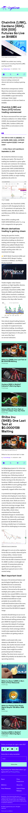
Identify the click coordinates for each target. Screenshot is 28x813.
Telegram (16, 749)
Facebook (3, 749)
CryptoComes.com (13, 450)
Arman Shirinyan (7, 457)
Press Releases (6, 788)
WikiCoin (4, 785)
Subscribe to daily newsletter (10, 754)
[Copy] (24, 74)
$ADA (15, 140)
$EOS (11, 140)
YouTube (12, 749)
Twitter (8, 749)
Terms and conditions (7, 811)
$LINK (6, 140)
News (3, 779)
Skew (7, 317)
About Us (19, 785)
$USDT (14, 142)
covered (6, 287)
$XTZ (22, 140)
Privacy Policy (15, 772)
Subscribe (14, 764)
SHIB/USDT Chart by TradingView (9, 546)
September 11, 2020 (8, 151)
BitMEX (7, 199)
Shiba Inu (7, 468)
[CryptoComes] (11, 8)
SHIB (12, 508)
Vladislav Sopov (6, 69)
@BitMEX (19, 138)
